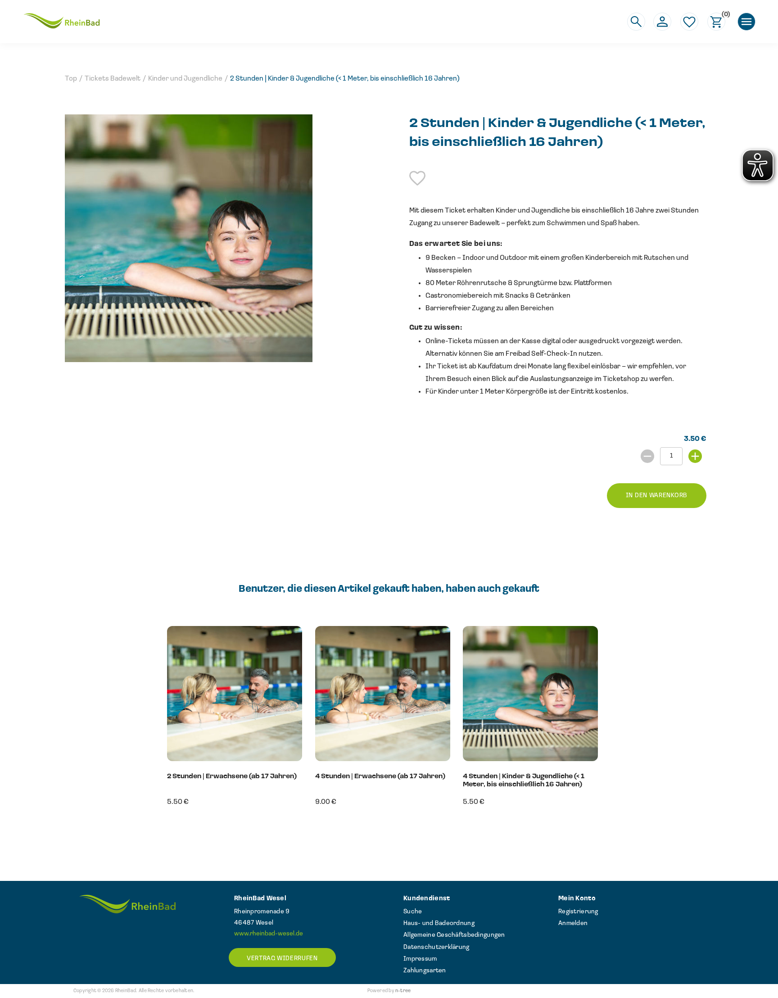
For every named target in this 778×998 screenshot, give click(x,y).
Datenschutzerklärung (436, 947)
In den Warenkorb (657, 495)
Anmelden (573, 923)
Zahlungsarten (424, 970)
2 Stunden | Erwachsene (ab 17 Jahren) (232, 776)
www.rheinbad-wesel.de (268, 933)
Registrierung (578, 911)
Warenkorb (723, 15)
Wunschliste (689, 22)
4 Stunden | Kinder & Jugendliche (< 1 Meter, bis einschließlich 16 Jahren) (523, 780)
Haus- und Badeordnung (439, 923)
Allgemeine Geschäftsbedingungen (454, 935)
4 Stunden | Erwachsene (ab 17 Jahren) (380, 776)
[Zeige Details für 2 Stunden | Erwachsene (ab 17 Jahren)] (234, 759)
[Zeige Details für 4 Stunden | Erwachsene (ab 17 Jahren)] (382, 759)
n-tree (403, 991)
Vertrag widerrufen (282, 958)
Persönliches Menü (662, 22)
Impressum (420, 959)
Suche (412, 911)
